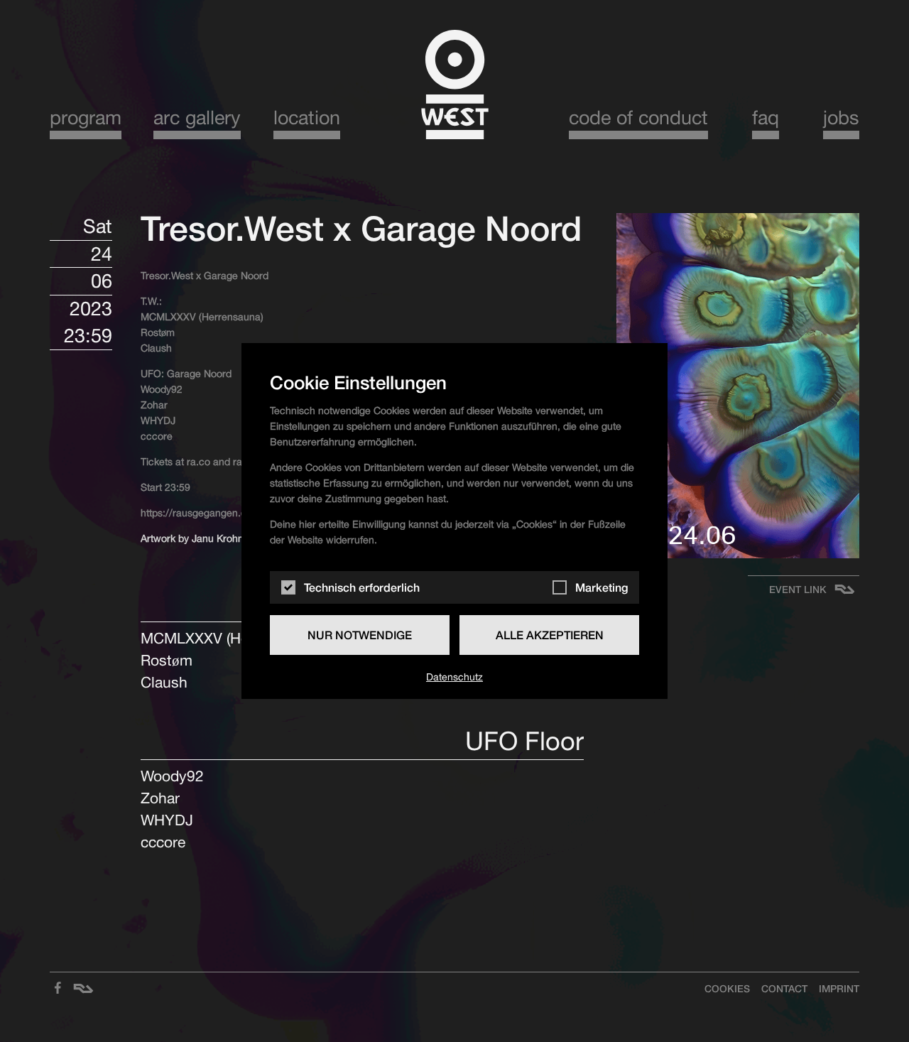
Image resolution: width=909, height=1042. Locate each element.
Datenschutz (454, 677)
